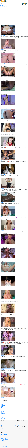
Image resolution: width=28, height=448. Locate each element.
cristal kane (3, 63)
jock (2, 407)
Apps (3, 445)
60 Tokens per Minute (4, 437)
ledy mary (2, 397)
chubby (2, 417)
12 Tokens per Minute (4, 435)
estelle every (3, 244)
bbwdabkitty (3, 174)
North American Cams (4, 428)
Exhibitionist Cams (17, 428)
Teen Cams (16, 422)
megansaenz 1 (3, 383)
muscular (2, 403)
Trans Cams (3, 425)
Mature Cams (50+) (17, 425)
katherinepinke (3, 355)
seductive (2, 410)
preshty (2, 202)
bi (1, 416)
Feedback (3, 441)
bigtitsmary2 (3, 35)
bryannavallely (3, 341)
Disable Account (4, 444)
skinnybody (3, 413)
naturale (2, 411)
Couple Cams (3, 424)
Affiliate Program (4, 446)
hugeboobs (3, 418)
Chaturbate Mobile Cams (3, 6)
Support (3, 440)
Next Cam (1, 5)
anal (2, 404)
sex (1, 402)
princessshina (3, 327)
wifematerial (3, 414)
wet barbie (2, 77)
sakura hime (3, 230)
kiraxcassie (3, 160)
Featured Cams (3, 422)
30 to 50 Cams (17, 424)
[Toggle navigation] (2, 3)
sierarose (2, 369)
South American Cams (4, 431)
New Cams (16, 431)
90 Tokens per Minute (4, 438)
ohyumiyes (2, 216)
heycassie (2, 49)
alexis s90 (2, 313)
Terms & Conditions (5, 439)
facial (2, 409)
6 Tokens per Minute (4, 434)
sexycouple (3, 405)
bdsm (2, 412)
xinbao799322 (3, 188)
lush (2, 406)
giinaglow (2, 146)
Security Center (4, 442)
